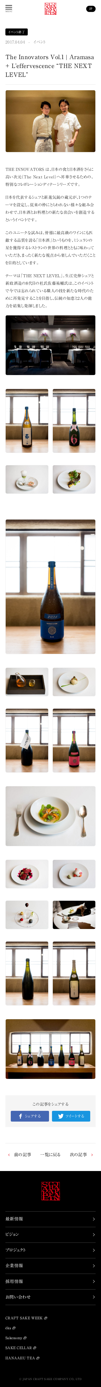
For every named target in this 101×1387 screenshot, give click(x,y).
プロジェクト (15, 1250)
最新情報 (14, 1219)
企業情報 (14, 1265)
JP (91, 8)
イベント (39, 42)
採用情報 (14, 1281)
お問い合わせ (18, 1297)
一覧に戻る (50, 1154)
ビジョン (12, 1234)
